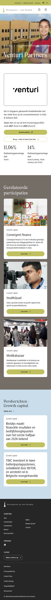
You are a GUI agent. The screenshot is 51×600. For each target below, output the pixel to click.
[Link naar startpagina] (17, 10)
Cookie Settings (8, 581)
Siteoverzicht (8, 591)
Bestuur (6, 529)
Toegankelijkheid (9, 586)
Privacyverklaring (9, 571)
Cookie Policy (8, 576)
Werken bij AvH (28, 3)
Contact (28, 527)
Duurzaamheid (8, 533)
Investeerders (8, 526)
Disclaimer (7, 566)
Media (28, 520)
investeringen (8, 522)
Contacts (37, 3)
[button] (13, 557)
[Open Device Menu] (45, 9)
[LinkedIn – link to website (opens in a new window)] (5, 545)
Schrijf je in (18, 3)
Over (5, 518)
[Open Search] (39, 9)
